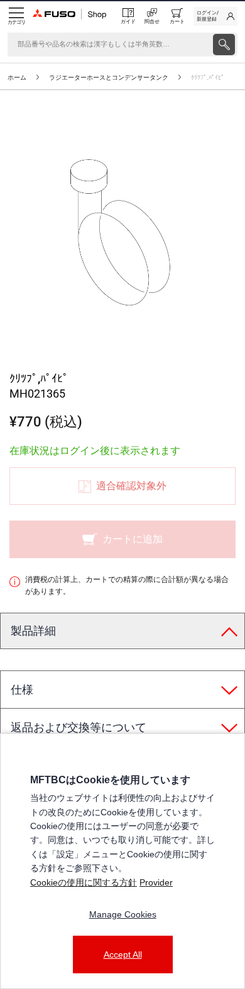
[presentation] (224, 44)
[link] (215, 16)
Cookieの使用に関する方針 (83, 882)
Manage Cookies (122, 914)
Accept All (123, 954)
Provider (156, 882)
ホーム (17, 77)
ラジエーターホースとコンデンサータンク (108, 77)
